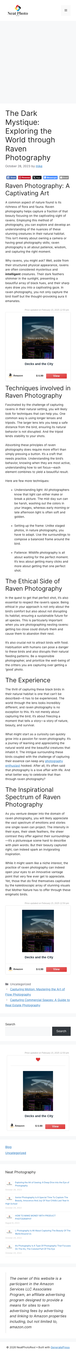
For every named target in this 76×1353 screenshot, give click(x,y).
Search (10, 1024)
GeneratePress (60, 1347)
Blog (8, 1147)
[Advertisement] (38, 60)
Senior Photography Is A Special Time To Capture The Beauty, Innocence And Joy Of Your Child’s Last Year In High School (37, 1200)
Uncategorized (15, 1153)
